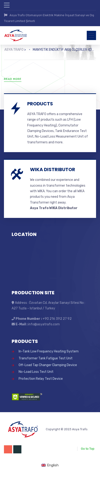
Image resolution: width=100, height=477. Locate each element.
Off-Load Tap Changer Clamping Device (48, 365)
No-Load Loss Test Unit (36, 372)
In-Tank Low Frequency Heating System (49, 351)
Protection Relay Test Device (41, 379)
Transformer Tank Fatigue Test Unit (46, 358)
